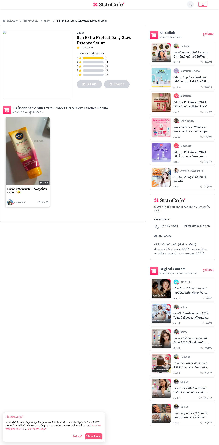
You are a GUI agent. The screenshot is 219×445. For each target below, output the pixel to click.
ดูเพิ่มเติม (208, 34)
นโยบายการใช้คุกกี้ (37, 428)
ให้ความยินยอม (93, 436)
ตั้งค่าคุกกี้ (77, 436)
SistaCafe (12, 21)
